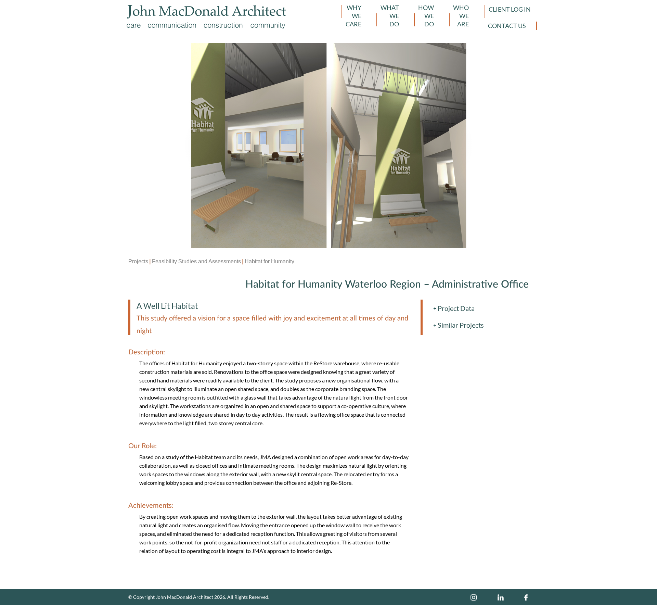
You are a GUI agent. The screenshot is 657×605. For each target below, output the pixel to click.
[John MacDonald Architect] (206, 11)
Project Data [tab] (456, 308)
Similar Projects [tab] (461, 325)
